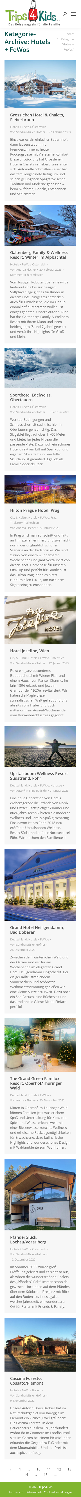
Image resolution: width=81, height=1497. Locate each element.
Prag (53, 517)
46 (45, 1474)
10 (38, 1469)
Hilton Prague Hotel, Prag (34, 510)
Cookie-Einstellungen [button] (58, 1492)
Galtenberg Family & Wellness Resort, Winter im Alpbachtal (39, 255)
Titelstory (16, 523)
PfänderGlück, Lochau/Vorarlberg (28, 1239)
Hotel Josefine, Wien (29, 650)
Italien (36, 1390)
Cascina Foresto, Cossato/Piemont (26, 1381)
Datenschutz (34, 1492)
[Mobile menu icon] (73, 14)
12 (59, 1469)
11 (49, 1469)
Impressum (16, 1492)
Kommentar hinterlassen (26, 275)
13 (70, 1469)
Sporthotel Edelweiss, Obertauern (31, 397)
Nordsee (56, 785)
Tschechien (31, 523)
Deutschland (18, 785)
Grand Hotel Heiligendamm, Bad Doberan (37, 930)
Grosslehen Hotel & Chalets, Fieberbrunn (37, 117)
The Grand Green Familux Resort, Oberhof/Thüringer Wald (36, 1083)
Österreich (39, 127)
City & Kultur (18, 517)
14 (26, 1474)
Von (27, 132)
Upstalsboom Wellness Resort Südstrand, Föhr (39, 776)
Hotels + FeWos (20, 127)
